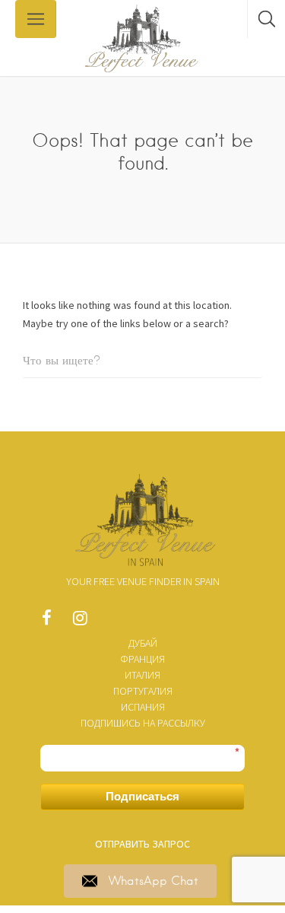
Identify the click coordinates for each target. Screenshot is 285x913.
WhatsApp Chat (153, 881)
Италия (142, 675)
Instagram (80, 622)
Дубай (142, 643)
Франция (142, 659)
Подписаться (142, 796)
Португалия (143, 691)
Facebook (46, 622)
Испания (143, 707)
